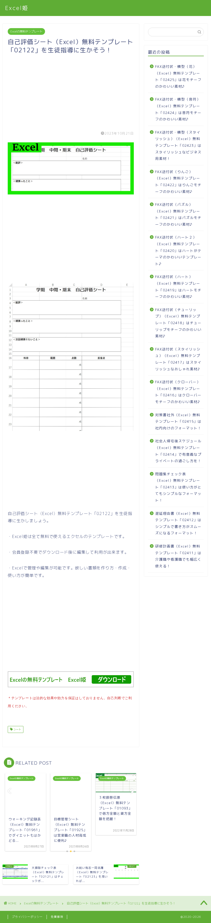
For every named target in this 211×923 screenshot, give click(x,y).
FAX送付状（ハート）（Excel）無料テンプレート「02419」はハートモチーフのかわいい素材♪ (178, 286)
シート (17, 729)
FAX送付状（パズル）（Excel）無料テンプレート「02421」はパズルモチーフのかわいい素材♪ (178, 214)
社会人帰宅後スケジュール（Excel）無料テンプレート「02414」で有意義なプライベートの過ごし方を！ (178, 450)
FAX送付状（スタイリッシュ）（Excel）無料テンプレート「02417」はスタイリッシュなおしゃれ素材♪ (178, 359)
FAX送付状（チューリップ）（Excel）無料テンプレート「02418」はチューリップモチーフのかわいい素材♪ (178, 322)
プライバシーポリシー (27, 917)
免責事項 (57, 917)
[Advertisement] (71, 90)
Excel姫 (17, 7)
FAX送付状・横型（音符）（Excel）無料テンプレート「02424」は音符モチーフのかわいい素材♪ (178, 109)
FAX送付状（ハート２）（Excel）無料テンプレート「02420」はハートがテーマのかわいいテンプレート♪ (178, 250)
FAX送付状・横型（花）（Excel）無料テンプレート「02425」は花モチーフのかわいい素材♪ (178, 76)
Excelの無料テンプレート (26, 31)
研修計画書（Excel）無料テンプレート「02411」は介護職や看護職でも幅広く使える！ (178, 556)
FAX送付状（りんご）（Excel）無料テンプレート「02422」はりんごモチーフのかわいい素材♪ (178, 181)
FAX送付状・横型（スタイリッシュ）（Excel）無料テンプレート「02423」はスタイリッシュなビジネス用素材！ (178, 145)
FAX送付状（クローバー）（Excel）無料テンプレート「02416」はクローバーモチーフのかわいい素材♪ (178, 391)
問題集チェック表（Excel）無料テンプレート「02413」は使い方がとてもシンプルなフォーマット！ (178, 487)
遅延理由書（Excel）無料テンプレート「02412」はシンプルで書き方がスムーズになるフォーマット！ (178, 523)
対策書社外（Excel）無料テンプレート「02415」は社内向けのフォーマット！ (178, 421)
